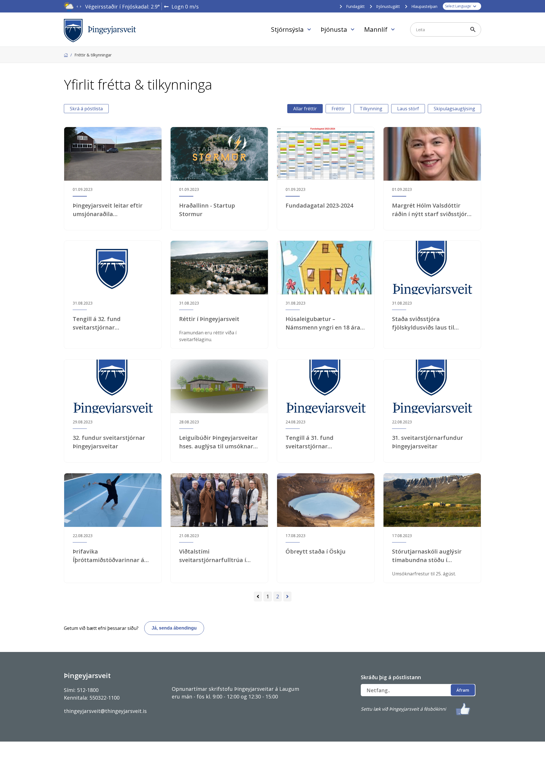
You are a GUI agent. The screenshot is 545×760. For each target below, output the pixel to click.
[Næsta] (287, 596)
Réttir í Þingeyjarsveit (209, 319)
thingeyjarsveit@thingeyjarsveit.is (105, 711)
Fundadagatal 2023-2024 (319, 205)
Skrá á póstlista (86, 108)
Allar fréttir (305, 108)
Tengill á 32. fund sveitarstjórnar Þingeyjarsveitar (97, 323)
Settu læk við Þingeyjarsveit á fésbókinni (403, 709)
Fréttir (338, 108)
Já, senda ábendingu (174, 628)
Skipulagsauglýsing (454, 108)
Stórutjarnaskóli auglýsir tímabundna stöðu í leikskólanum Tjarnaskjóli (428, 556)
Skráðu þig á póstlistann (391, 677)
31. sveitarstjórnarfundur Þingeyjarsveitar (427, 442)
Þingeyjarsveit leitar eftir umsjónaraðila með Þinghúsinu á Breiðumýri (107, 210)
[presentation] (77, 7)
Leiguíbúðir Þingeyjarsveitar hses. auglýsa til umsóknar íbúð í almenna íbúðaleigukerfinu (218, 442)
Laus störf (408, 108)
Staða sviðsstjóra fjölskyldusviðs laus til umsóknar (423, 323)
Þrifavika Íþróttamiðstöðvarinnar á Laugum (108, 556)
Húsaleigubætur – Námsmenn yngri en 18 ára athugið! (323, 323)
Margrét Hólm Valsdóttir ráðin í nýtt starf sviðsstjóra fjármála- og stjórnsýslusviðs (431, 210)
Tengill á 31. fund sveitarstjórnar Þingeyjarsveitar (310, 442)
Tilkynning (371, 108)
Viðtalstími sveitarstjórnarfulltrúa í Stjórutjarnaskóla (212, 556)
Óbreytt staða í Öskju (315, 551)
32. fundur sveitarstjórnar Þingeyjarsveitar (109, 442)
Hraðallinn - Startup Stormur (207, 210)
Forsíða (66, 55)
